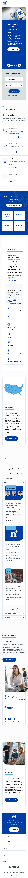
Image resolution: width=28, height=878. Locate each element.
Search (13, 91)
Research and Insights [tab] (16, 474)
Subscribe (13, 829)
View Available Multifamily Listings (12, 302)
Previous (8, 65)
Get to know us (9, 659)
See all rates (13, 202)
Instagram (13, 867)
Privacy (12, 875)
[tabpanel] (14, 33)
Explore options (13, 167)
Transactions (7, 617)
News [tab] (6, 474)
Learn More (10, 300)
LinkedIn (15, 867)
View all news (12, 609)
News (5, 482)
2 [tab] (14, 65)
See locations (11, 438)
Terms (16, 875)
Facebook (10, 867)
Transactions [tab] (8, 478)
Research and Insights (10, 613)
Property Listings (13, 95)
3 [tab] (16, 65)
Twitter (18, 867)
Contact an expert (13, 205)
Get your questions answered (16, 180)
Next (19, 65)
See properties (13, 137)
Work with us (10, 799)
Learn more (13, 49)
